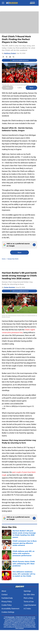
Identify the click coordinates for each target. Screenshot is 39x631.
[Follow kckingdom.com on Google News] (34, 244)
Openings (27, 591)
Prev (7, 88)
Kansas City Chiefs (13, 259)
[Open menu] (3, 3)
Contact (4, 595)
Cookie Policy (7, 605)
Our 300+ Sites (29, 595)
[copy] (13, 57)
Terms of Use (29, 602)
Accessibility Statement (10, 609)
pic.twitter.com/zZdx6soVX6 (12, 404)
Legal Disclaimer (30, 605)
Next (31, 88)
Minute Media (11, 617)
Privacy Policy (7, 602)
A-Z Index (27, 609)
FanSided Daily (7, 598)
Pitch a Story (28, 598)
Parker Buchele (9, 287)
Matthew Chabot (10, 53)
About (4, 591)
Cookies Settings (8, 612)
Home (4, 259)
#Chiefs (5, 395)
